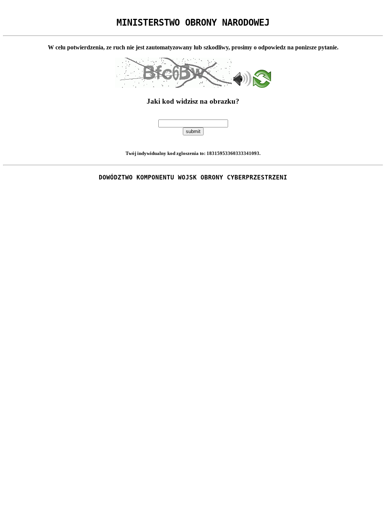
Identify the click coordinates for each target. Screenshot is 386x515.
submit (193, 131)
